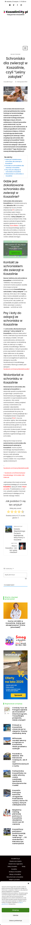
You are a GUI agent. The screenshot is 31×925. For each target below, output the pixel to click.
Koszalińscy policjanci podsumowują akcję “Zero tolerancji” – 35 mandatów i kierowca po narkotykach (19, 836)
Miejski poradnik (15, 54)
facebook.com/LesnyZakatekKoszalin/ (16, 369)
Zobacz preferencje (15, 921)
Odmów (15, 915)
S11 (13, 210)
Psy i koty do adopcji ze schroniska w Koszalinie (13, 171)
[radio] (8, 512)
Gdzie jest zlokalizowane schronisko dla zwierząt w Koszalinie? (13, 161)
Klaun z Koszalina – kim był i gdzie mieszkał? (11, 548)
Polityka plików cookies (15, 249)
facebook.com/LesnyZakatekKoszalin (16, 468)
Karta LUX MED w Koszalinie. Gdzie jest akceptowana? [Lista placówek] (15, 624)
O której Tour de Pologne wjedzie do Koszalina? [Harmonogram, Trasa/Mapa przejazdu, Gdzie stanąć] (19, 714)
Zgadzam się (15, 253)
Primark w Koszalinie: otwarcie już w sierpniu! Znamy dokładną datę (19, 729)
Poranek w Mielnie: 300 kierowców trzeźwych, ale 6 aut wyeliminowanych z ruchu (20, 760)
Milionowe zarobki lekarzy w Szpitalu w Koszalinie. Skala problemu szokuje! (19, 743)
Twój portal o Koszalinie (15, 15)
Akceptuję (15, 910)
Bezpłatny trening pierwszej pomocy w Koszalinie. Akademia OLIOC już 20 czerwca (18, 817)
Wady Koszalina (18, 868)
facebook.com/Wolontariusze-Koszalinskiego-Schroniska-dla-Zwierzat (14, 475)
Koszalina (7, 487)
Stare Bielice (14, 226)
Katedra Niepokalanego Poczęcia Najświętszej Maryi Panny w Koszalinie (19, 533)
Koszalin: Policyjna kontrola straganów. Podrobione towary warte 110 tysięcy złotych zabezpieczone (20, 797)
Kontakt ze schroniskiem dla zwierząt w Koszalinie (15, 166)
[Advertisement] (15, 35)
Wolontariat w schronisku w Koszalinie (15, 175)
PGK (13, 418)
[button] (28, 883)
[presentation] (5, 617)
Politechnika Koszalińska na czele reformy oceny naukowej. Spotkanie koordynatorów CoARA (19, 778)
